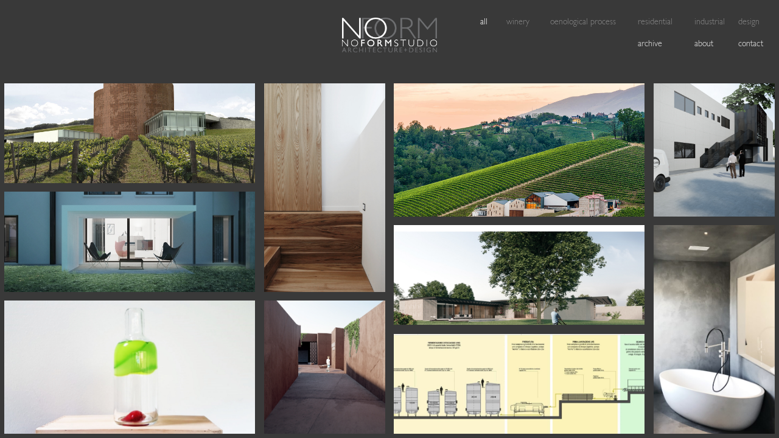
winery (517, 22)
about (703, 44)
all (483, 22)
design (749, 22)
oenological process (583, 22)
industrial (709, 22)
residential (655, 22)
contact (750, 44)
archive (650, 44)
